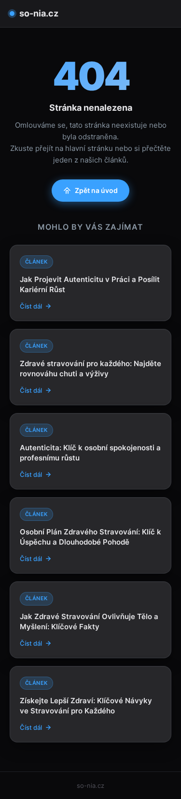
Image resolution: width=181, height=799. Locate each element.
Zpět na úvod (96, 190)
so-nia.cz (38, 13)
